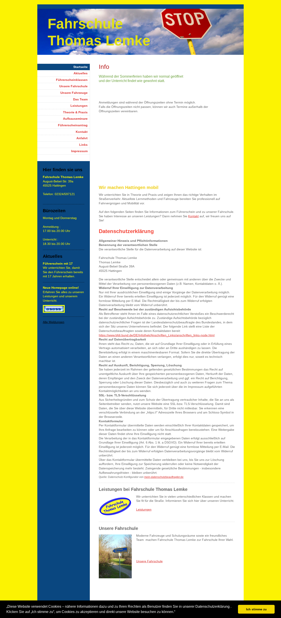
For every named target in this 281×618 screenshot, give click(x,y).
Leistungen (143, 509)
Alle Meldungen (53, 322)
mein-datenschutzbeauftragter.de (164, 477)
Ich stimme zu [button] (256, 609)
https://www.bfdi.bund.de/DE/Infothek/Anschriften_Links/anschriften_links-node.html (156, 335)
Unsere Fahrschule (149, 561)
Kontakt (193, 216)
